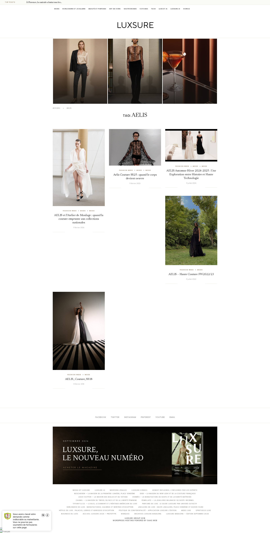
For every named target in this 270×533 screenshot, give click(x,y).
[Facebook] (125, 34)
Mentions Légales (118, 490)
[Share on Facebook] (70, 232)
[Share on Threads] (85, 232)
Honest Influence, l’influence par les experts (174, 490)
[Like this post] (67, 232)
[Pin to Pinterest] (76, 232)
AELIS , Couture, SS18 (79, 379)
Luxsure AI (175, 9)
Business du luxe (69, 514)
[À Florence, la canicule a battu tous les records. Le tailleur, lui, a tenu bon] (80, 71)
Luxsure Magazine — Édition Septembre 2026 (187, 514)
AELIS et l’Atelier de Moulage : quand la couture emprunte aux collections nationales (78, 219)
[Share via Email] (90, 232)
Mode (56, 9)
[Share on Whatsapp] (82, 232)
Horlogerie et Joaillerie (74, 9)
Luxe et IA (163, 9)
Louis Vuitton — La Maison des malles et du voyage (103, 497)
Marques (125, 514)
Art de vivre (115, 9)
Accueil (56, 108)
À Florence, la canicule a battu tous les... (44, 3)
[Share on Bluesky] (87, 232)
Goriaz (186, 9)
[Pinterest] (137, 34)
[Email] (145, 34)
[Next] (23, 2)
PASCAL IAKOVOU (67, 99)
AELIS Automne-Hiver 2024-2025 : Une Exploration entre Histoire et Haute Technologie (191, 174)
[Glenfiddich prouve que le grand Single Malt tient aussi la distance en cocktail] (190, 71)
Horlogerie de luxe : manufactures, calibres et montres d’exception (100, 507)
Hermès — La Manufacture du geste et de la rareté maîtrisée (162, 497)
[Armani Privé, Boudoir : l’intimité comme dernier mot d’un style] (135, 71)
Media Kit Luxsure (81, 490)
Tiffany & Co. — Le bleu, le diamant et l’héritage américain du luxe (105, 504)
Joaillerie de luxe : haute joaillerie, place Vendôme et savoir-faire (170, 507)
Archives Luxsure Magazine (147, 514)
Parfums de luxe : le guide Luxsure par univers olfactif (169, 504)
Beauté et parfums (97, 9)
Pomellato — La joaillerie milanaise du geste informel (168, 500)
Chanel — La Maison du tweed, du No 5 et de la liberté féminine (106, 500)
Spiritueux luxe (203, 510)
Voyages (144, 9)
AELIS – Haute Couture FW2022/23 (191, 274)
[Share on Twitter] (73, 232)
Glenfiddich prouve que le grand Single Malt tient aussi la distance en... (188, 91)
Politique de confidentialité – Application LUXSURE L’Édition (147, 510)
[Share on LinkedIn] (79, 232)
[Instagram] (133, 34)
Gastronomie (130, 9)
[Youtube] (141, 34)
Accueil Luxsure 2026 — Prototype (99, 514)
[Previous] (20, 2)
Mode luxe (186, 510)
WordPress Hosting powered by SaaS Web (135, 520)
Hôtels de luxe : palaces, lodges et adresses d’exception (86, 510)
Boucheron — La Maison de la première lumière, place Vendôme (104, 494)
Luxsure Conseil (139, 490)
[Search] (215, 9)
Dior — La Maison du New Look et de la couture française (168, 494)
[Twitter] (129, 34)
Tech (153, 9)
